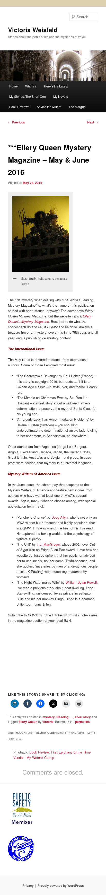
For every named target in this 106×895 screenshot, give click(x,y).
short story (83, 717)
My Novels (60, 96)
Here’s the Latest (56, 86)
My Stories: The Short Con (27, 96)
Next (92, 122)
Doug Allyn (59, 517)
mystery (48, 717)
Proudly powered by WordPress (61, 885)
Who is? (31, 86)
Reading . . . (64, 717)
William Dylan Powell (81, 582)
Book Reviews (19, 106)
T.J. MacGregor (48, 544)
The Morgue (77, 106)
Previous (16, 122)
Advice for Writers (49, 106)
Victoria (48, 721)
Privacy (28, 885)
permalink (82, 721)
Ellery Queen (28, 721)
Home (13, 86)
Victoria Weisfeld (33, 29)
